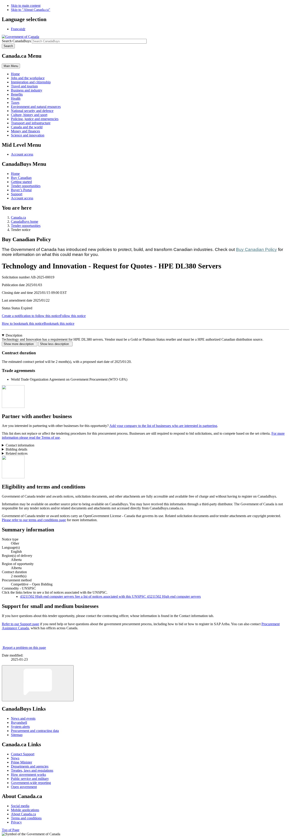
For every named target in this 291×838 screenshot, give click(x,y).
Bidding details (16, 449)
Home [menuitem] (15, 74)
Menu (11, 66)
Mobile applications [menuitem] (25, 810)
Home (15, 174)
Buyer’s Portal (21, 190)
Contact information (20, 445)
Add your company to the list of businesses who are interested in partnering (163, 426)
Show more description (19, 344)
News (15, 758)
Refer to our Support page (20, 624)
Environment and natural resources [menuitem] (36, 107)
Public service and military (30, 779)
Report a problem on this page (24, 648)
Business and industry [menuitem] (26, 90)
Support (16, 194)
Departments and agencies (29, 766)
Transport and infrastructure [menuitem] (30, 123)
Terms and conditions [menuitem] (26, 818)
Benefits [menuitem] (17, 94)
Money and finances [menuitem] (25, 131)
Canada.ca (18, 217)
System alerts (20, 727)
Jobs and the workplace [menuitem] (28, 78)
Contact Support (22, 754)
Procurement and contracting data (35, 731)
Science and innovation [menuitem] (27, 135)
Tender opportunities (25, 186)
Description (14, 335)
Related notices (17, 453)
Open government (24, 787)
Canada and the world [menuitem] (27, 127)
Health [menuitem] (15, 98)
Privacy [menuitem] (16, 822)
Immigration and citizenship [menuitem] (31, 82)
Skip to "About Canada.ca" (30, 10)
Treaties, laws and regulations (32, 770)
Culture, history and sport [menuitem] (29, 115)
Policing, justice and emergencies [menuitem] (34, 119)
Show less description (55, 344)
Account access (22, 154)
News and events (23, 718)
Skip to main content (25, 5)
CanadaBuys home (24, 221)
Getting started (21, 182)
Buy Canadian (21, 178)
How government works (28, 774)
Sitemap (17, 735)
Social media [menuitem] (20, 806)
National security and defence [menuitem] (32, 111)
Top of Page (10, 830)
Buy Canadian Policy (256, 249)
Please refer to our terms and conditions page (34, 520)
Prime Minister (21, 762)
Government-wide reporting (31, 783)
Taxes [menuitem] (15, 102)
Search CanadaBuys (16, 41)
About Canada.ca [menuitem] (23, 814)
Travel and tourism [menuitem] (24, 86)
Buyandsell (19, 722)
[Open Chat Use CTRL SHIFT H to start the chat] (38, 683)
